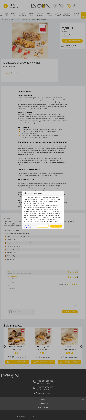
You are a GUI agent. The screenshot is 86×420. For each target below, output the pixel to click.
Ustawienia (42, 226)
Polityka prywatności (27, 226)
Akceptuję (56, 226)
